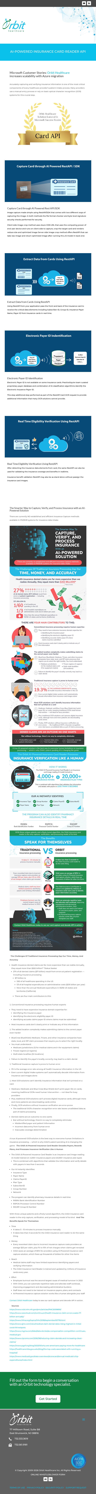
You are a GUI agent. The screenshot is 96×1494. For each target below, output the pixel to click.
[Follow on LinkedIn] (89, 3)
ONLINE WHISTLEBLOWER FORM (48, 1474)
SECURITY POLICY (55, 1487)
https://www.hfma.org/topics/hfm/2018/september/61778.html (37, 1320)
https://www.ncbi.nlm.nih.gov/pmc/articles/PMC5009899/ (35, 1309)
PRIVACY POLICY (35, 1487)
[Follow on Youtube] (84, 3)
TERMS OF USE (17, 1487)
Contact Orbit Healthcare (21, 1300)
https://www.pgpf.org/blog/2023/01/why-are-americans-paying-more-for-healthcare (47, 1345)
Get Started (48, 1399)
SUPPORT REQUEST (76, 1487)
